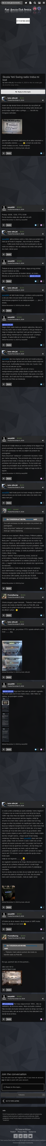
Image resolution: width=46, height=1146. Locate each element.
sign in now (6, 1080)
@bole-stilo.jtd (35, 276)
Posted (16, 100)
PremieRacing (31, 946)
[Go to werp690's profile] (4, 208)
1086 (20, 207)
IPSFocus (27, 1129)
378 (22, 98)
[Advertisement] (23, 48)
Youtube (30, 1136)
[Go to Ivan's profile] (4, 510)
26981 (17, 509)
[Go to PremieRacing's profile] (4, 596)
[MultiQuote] (3, 153)
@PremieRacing (8, 1004)
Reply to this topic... (13, 1087)
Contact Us (32, 1132)
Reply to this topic (24, 92)
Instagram (25, 1136)
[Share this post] (42, 100)
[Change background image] (39, 3)
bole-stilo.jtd (9, 82)
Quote (9, 153)
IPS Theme (19, 1129)
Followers (22, 1095)
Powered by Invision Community (23, 1143)
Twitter (20, 1136)
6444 (23, 595)
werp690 (5, 239)
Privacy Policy (22, 1132)
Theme (12, 1132)
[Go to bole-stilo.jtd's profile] (4, 99)
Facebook (16, 1136)
